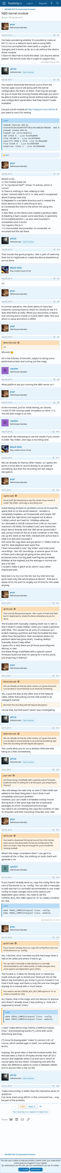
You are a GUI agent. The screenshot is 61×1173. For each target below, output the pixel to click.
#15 (58, 728)
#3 (58, 174)
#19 (58, 937)
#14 (58, 676)
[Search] (57, 3)
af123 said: (8, 609)
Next (31, 1106)
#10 (58, 431)
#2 (58, 79)
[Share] (54, 35)
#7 (58, 337)
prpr (6, 17)
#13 (58, 603)
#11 (58, 458)
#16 (58, 769)
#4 (58, 249)
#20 (58, 1086)
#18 (58, 877)
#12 (58, 490)
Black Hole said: (9, 342)
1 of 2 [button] (22, 1106)
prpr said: (7, 775)
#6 (58, 301)
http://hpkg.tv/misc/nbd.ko (41, 109)
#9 (58, 402)
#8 (58, 379)
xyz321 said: (8, 943)
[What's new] (51, 3)
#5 (58, 278)
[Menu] (4, 3)
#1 (58, 35)
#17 (58, 830)
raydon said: (8, 495)
